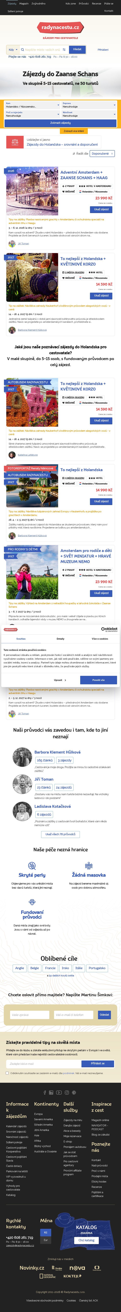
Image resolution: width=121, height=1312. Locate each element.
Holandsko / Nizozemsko (94, 192)
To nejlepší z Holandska (81, 470)
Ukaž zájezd (101, 209)
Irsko (65, 968)
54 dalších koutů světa (61, 975)
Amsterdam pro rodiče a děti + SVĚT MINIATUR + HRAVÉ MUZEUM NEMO (86, 556)
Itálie (78, 968)
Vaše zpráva (19, 1011)
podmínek (68, 1073)
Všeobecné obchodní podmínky (44, 1300)
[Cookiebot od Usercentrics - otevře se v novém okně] (103, 629)
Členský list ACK (88, 1300)
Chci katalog (86, 1240)
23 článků (44, 787)
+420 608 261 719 (40, 56)
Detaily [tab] (60, 638)
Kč (45, 1232)
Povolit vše (98, 680)
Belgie (34, 968)
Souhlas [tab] (21, 638)
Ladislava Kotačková (53, 807)
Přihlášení (103, 49)
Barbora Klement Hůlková (32, 330)
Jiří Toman (23, 243)
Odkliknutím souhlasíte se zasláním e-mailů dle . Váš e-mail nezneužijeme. (56, 1073)
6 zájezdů (44, 814)
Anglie (19, 968)
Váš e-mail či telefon (67, 1011)
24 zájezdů (64, 787)
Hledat (77, 49)
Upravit (58, 680)
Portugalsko (97, 968)
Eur (46, 1240)
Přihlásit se (97, 1063)
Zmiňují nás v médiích (61, 1259)
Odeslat (104, 1015)
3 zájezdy (65, 760)
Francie (50, 968)
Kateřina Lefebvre (28, 455)
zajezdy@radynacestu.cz (20, 1245)
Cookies (71, 1300)
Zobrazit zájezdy (60, 123)
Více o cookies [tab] (100, 638)
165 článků (45, 760)
